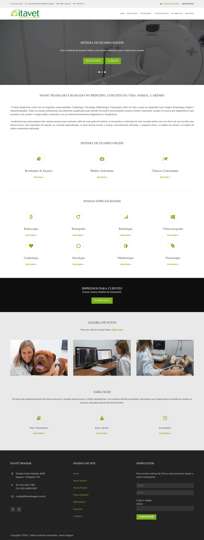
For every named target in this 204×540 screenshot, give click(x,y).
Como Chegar (65, 4)
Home (122, 13)
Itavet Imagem (66, 535)
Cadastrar (146, 517)
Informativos (177, 13)
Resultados (93, 61)
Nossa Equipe (145, 13)
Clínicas (113, 61)
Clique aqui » (102, 300)
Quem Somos (132, 13)
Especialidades (162, 13)
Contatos (79, 4)
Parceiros (189, 13)
